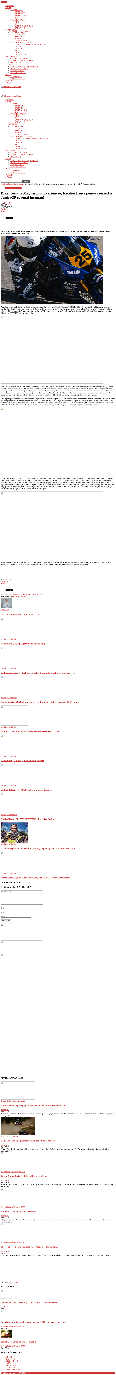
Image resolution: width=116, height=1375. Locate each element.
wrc (8, 1363)
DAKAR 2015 (19, 28)
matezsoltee (5, 1110)
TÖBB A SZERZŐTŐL (31, 614)
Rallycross (10, 1367)
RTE (16, 18)
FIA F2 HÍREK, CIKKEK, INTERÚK (24, 67)
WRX (16, 50)
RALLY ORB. (19, 12)
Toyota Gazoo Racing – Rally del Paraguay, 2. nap (24, 1176)
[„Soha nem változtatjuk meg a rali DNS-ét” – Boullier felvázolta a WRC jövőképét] (6, 1298)
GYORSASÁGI (11, 56)
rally (8, 1357)
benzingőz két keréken (13, 188)
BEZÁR (4, 2)
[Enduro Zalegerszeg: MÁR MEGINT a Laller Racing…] (14, 783)
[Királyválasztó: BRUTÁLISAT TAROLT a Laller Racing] (14, 813)
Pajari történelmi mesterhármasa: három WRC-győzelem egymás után (33, 1322)
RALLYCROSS (11, 30)
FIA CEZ (17, 46)
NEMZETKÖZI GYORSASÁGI (22, 60)
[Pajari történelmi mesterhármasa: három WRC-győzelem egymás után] (6, 1318)
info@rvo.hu (13, 1282)
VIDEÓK (9, 81)
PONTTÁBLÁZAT (17, 71)
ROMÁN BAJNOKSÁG (23, 26)
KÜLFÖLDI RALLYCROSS (21, 42)
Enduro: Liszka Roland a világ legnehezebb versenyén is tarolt (30, 731)
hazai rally (10, 1359)
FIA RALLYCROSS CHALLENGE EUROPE (31, 44)
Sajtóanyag (10, 1365)
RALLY (8, 8)
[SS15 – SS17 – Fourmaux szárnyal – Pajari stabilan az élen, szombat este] (18, 1240)
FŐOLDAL (9, 6)
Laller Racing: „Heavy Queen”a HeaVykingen (22, 760)
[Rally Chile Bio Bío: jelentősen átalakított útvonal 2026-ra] (18, 1134)
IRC (16, 24)
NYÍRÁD (18, 36)
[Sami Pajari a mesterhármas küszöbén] (18, 1205)
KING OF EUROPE (17, 79)
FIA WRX (18, 48)
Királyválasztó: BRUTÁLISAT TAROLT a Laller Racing (27, 819)
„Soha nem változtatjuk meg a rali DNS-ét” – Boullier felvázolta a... (32, 1302)
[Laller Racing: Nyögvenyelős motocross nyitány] (14, 637)
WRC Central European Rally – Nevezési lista (25, 594)
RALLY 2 (18, 14)
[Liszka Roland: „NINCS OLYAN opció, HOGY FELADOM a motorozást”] (14, 871)
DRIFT (8, 75)
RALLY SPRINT (20, 16)
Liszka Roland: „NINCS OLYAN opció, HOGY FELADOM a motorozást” (35, 878)
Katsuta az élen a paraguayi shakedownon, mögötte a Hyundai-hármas (34, 1105)
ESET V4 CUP (15, 63)
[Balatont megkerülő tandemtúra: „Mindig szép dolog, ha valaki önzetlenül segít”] (14, 842)
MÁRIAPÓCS (19, 34)
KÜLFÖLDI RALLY (18, 20)
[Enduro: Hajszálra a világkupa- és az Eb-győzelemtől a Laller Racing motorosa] (14, 666)
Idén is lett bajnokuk (19, 596)
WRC (16, 22)
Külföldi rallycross (13, 1369)
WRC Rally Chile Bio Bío (10, 1136)
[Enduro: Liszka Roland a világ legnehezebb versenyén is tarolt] (14, 725)
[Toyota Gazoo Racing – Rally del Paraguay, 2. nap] (18, 1170)
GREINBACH (19, 38)
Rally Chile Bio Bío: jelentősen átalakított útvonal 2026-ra (28, 1141)
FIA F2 (8, 65)
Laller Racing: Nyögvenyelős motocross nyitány (23, 643)
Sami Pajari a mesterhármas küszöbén (19, 1211)
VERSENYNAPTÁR (18, 73)
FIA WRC (4, 1307)
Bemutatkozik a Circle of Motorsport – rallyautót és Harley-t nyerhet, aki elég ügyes (40, 702)
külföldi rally (11, 1361)
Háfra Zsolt (8, 203)
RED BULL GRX (21, 54)
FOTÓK (8, 83)
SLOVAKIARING (21, 40)
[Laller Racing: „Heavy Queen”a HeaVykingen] (14, 754)
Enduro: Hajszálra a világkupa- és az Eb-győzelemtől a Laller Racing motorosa (38, 673)
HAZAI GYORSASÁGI (19, 58)
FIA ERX (18, 52)
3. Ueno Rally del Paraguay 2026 (13, 1101)
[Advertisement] (27, 91)
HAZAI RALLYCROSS (19, 32)
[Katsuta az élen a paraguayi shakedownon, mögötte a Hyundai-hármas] (18, 1099)
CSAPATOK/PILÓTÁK (19, 69)
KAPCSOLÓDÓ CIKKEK (11, 614)
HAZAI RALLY (16, 10)
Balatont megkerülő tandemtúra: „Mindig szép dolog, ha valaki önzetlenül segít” (38, 848)
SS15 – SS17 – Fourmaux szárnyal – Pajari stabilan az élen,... (29, 1247)
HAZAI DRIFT (16, 77)
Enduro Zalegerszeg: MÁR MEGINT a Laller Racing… (27, 790)
